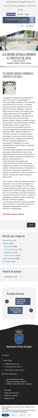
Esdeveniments (8, 240)
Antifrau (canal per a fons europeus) (19, 384)
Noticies (17, 63)
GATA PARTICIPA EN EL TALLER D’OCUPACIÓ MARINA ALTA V (15, 310)
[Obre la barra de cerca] (21, 26)
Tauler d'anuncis (10, 255)
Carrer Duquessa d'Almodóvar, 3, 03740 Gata (21, 6)
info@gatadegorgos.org (26, 2)
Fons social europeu (11, 249)
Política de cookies (10, 395)
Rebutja (13, 415)
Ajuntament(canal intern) (15, 379)
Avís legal (7, 390)
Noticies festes (9, 252)
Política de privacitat (11, 393)
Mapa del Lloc (9, 398)
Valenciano (11, 14)
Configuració (22, 415)
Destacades (8, 246)
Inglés (27, 14)
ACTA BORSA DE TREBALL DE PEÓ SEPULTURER (21, 301)
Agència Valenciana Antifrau (16, 382)
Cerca (31, 225)
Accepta (5, 415)
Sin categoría (7, 261)
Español (20, 14)
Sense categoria (26, 63)
